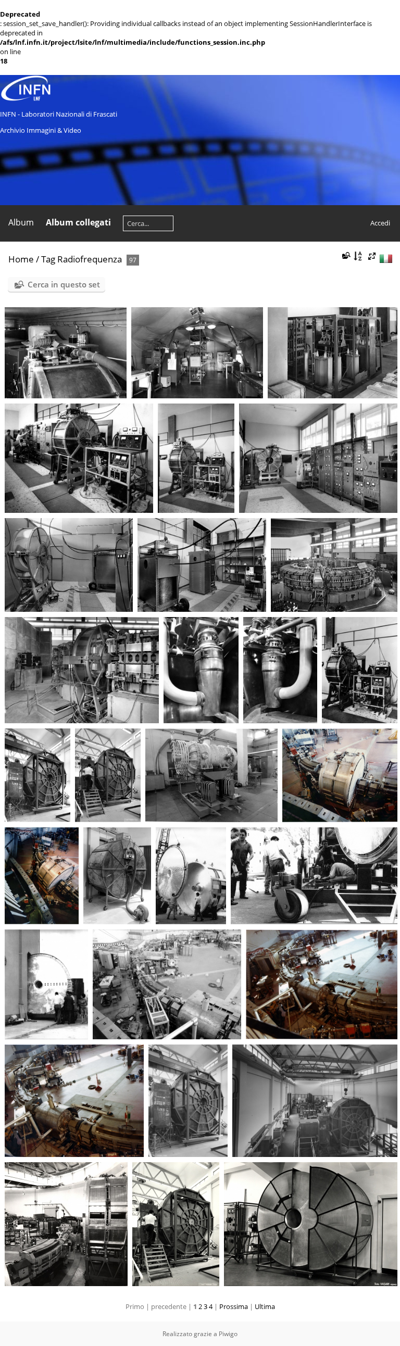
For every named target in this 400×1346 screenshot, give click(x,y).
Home (21, 259)
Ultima (265, 1306)
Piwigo (228, 1333)
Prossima (233, 1306)
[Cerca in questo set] (345, 255)
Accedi (380, 223)
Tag (48, 259)
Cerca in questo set (64, 284)
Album (21, 222)
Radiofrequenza (89, 259)
